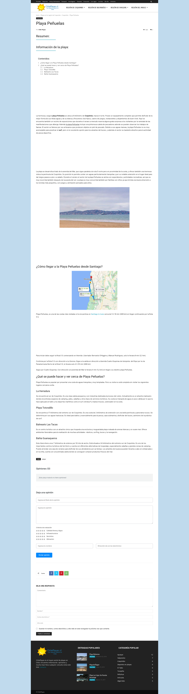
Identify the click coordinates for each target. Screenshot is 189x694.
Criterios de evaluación (44, 527)
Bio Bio (107, 1)
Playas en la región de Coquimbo (51, 15)
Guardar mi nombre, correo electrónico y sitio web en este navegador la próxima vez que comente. (74, 629)
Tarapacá (64, 1)
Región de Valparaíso (97, 7)
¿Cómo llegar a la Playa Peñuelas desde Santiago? (58, 63)
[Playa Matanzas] (82, 657)
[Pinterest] (61, 573)
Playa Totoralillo (49, 69)
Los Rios (100, 1)
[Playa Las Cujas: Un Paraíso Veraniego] (82, 677)
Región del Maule (138, 7)
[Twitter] (56, 573)
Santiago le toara (97, 314)
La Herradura (48, 67)
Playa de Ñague (94, 665)
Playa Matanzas (94, 654)
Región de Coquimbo (74, 7)
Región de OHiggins (118, 7)
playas (44, 459)
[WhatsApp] (66, 573)
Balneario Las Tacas (51, 72)
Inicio (37, 15)
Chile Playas (42, 29)
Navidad (92, 656)
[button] (151, 1)
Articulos (113, 1)
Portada (38, 1)
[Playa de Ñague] (82, 667)
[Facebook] (51, 573)
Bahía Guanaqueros (51, 74)
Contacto (43, 667)
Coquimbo (65, 15)
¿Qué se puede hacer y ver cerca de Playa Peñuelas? (59, 65)
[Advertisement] (94, 97)
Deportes (45, 1)
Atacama (79, 1)
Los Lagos (93, 1)
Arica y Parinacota (54, 1)
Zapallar (92, 680)
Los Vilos (92, 667)
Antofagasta (71, 1)
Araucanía (86, 1)
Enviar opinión (44, 555)
